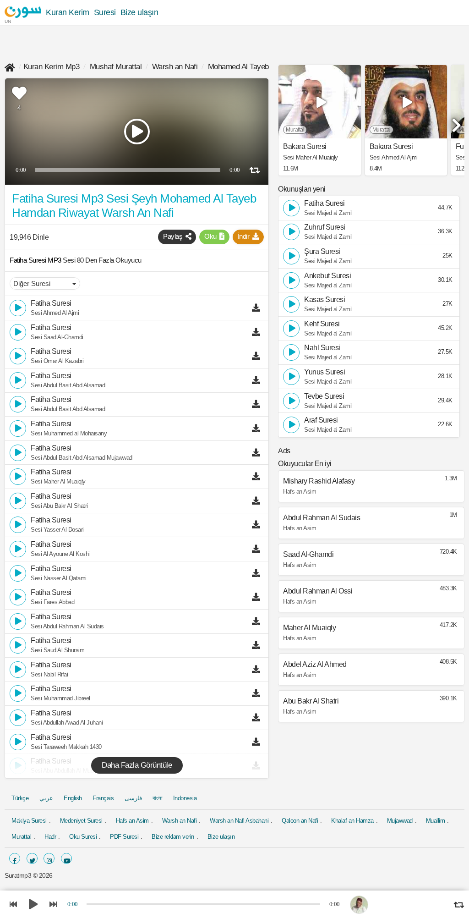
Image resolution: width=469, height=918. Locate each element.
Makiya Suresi (29, 820)
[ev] (10, 66)
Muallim (435, 820)
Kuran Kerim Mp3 (51, 66)
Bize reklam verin (173, 836)
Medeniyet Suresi (81, 820)
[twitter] (32, 858)
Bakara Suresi (305, 146)
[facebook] (14, 858)
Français (103, 798)
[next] (455, 121)
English (73, 798)
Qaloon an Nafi (300, 820)
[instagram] (49, 858)
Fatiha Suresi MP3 (36, 260)
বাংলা (157, 798)
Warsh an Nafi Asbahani (239, 820)
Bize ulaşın (139, 12)
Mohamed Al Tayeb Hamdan (253, 66)
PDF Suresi (124, 836)
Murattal (21, 836)
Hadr (50, 836)
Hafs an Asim (132, 820)
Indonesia (185, 798)
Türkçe (19, 798)
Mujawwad (400, 820)
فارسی (133, 798)
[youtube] (66, 858)
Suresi (105, 12)
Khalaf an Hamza (352, 820)
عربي (46, 798)
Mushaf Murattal (116, 66)
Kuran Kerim (67, 12)
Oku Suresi (83, 836)
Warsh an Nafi (175, 66)
